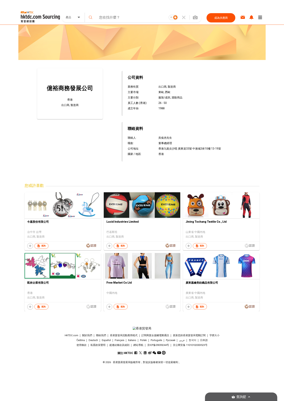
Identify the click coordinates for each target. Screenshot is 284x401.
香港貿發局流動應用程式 (124, 335)
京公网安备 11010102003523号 (190, 345)
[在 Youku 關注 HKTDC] (164, 353)
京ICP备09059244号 (158, 345)
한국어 (192, 340)
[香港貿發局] (142, 328)
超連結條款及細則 (119, 345)
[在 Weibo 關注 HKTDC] (150, 353)
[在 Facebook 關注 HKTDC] (136, 353)
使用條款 (82, 345)
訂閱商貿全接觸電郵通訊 (155, 335)
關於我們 (87, 335)
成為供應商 (221, 17)
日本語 (204, 340)
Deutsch (93, 340)
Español (106, 340)
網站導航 (138, 345)
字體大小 (214, 335)
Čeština (81, 340)
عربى (182, 340)
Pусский (170, 340)
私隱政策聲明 (97, 345)
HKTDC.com (71, 335)
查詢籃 (241, 397)
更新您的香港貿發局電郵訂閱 (189, 335)
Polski (143, 340)
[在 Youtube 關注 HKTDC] (159, 353)
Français (119, 340)
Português (156, 340)
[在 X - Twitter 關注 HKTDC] (140, 353)
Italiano (132, 340)
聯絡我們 (101, 335)
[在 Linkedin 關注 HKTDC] (145, 353)
